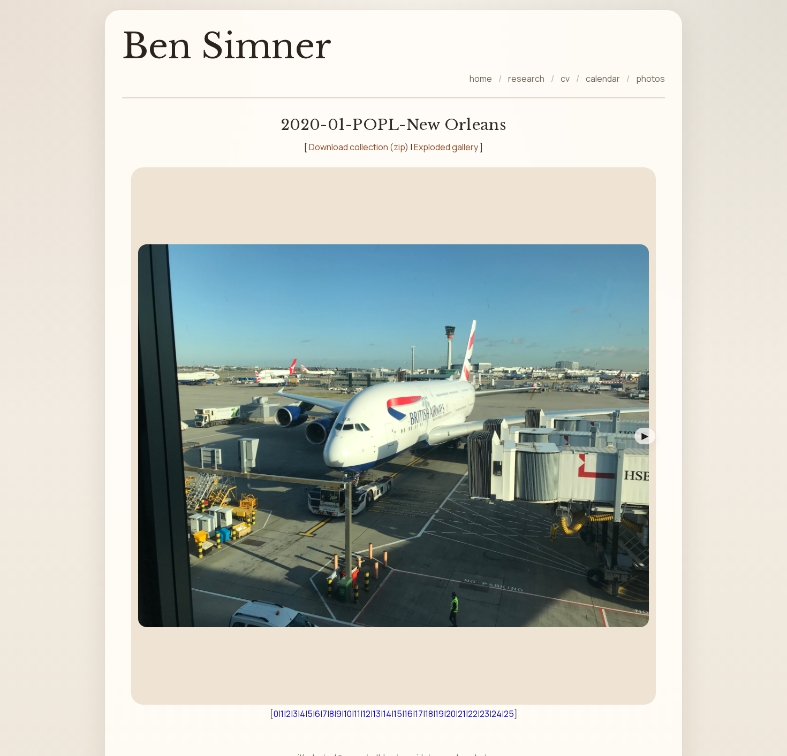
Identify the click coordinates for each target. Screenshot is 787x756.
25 (509, 714)
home (481, 78)
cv (565, 78)
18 (429, 714)
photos (650, 78)
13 (377, 714)
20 (451, 714)
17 (419, 714)
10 (348, 714)
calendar (603, 78)
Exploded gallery (446, 147)
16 (408, 714)
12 (366, 714)
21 (462, 714)
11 (357, 714)
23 (484, 714)
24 (496, 714)
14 (387, 714)
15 (398, 714)
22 (473, 714)
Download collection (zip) (358, 147)
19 (439, 714)
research (526, 78)
